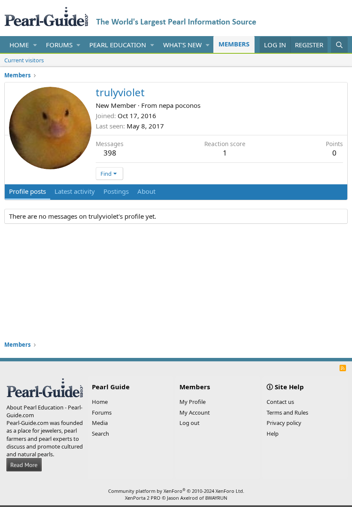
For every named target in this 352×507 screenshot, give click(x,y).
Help (273, 433)
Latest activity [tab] (75, 191)
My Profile (192, 402)
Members (233, 44)
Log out (189, 423)
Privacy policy (284, 423)
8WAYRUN (216, 498)
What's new (182, 44)
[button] (35, 45)
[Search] (339, 45)
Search (100, 433)
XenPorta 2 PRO (143, 498)
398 (109, 153)
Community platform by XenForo (176, 491)
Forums (59, 44)
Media (100, 423)
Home (19, 44)
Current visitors (24, 60)
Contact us (280, 402)
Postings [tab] (116, 191)
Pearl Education (117, 44)
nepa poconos (179, 105)
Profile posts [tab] (27, 191)
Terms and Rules (287, 412)
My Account (194, 412)
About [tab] (146, 191)
